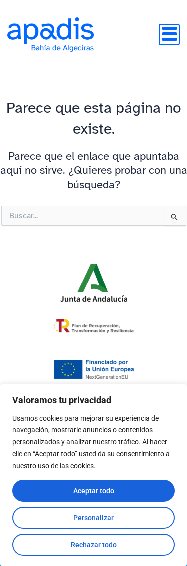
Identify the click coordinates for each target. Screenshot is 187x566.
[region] (93, 475)
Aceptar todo (93, 491)
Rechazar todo (94, 545)
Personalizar (93, 518)
